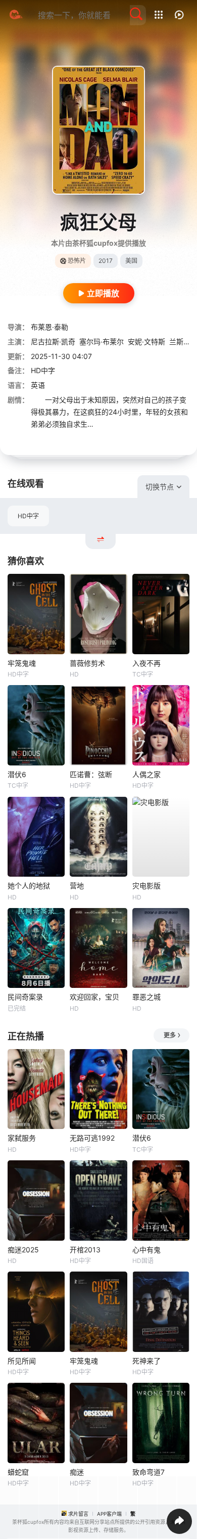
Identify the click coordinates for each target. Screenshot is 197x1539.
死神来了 (146, 1360)
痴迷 (77, 1472)
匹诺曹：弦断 (91, 774)
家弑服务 (22, 1138)
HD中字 (28, 516)
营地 (77, 885)
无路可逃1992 (92, 1138)
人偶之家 (146, 774)
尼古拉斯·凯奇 (53, 341)
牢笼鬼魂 (22, 663)
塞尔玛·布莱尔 (101, 341)
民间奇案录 (25, 996)
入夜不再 (146, 663)
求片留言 (78, 1514)
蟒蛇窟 (18, 1472)
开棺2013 (85, 1249)
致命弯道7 (148, 1472)
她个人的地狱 (29, 885)
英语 (38, 385)
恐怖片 (77, 260)
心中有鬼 (146, 1249)
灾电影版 (146, 885)
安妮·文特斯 (146, 341)
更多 (170, 1035)
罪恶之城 (146, 996)
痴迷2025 (23, 1249)
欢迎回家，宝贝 (94, 996)
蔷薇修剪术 (87, 663)
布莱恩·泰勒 (49, 327)
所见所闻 (22, 1360)
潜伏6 (17, 774)
